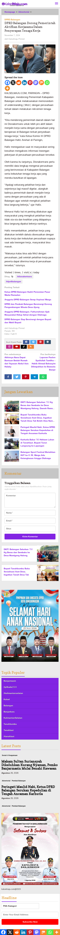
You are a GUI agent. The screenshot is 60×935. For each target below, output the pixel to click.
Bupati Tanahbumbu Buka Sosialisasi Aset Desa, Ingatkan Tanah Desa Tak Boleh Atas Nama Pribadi (37, 419)
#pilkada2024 (10, 687)
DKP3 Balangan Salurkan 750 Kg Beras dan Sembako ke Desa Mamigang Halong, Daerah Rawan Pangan (37, 406)
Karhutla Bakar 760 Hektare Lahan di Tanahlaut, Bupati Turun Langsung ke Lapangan (37, 443)
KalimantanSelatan (13, 718)
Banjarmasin (10, 681)
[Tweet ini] (17, 376)
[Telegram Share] (34, 376)
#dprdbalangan (13, 281)
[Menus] (56, 4)
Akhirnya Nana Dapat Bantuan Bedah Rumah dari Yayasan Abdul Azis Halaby (17, 361)
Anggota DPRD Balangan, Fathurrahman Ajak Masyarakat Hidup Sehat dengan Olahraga (27, 313)
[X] (13, 82)
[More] (7, 88)
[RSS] (31, 347)
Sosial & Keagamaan (9, 755)
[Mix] (41, 82)
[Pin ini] (25, 376)
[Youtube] (16, 347)
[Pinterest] (30, 82)
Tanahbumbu (10, 724)
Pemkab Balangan (19, 780)
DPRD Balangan (12, 19)
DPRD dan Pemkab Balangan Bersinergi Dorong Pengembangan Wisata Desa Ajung (28, 305)
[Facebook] (7, 82)
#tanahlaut (9, 736)
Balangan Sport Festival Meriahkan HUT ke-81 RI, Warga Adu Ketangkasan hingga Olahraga (38, 455)
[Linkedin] (24, 82)
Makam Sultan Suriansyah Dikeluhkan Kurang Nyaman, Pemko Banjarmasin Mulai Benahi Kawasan (29, 764)
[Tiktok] (24, 347)
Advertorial (6, 780)
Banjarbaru (9, 712)
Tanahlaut (9, 730)
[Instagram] (9, 347)
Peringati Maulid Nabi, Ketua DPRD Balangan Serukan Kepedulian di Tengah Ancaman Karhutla (38, 430)
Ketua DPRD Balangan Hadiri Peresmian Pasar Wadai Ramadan (27, 293)
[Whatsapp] (47, 82)
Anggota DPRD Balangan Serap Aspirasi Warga (28, 299)
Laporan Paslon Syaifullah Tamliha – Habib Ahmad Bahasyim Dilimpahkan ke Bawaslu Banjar (43, 362)
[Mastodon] (35, 82)
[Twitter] (33, 342)
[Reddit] (18, 82)
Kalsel (7, 699)
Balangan (8, 705)
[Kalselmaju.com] (14, 4)
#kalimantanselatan (13, 693)
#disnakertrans (24, 276)
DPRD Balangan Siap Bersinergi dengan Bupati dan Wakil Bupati (28, 321)
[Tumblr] (47, 342)
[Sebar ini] (8, 376)
